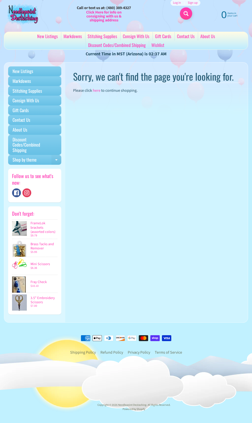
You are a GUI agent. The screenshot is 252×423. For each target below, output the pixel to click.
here (96, 90)
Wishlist (157, 45)
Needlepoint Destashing (132, 405)
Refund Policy (111, 352)
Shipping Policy (83, 352)
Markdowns (72, 36)
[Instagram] (26, 192)
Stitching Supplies (102, 36)
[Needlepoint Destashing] (22, 14)
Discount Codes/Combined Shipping (117, 45)
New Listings (47, 36)
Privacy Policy (139, 352)
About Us (207, 36)
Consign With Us (136, 36)
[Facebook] (16, 192)
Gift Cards (163, 36)
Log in (177, 2)
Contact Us (186, 36)
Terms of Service (168, 352)
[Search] (186, 13)
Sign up (193, 2)
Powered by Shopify (134, 409)
